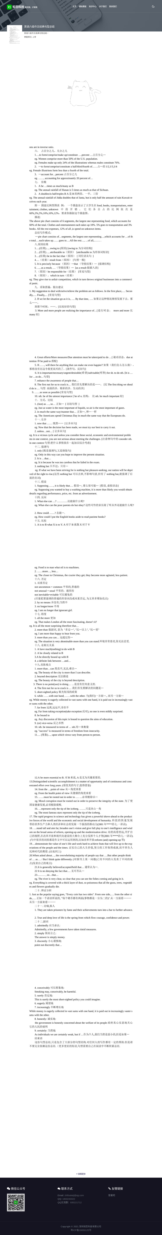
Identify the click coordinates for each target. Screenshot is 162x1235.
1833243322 (68, 1199)
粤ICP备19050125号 (81, 1230)
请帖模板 (82, 6)
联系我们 (113, 6)
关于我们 (103, 6)
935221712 (76, 1202)
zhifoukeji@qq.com (74, 1195)
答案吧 (111, 1195)
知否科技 (24, 7)
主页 (74, 6)
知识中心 (93, 6)
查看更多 (82, 1173)
